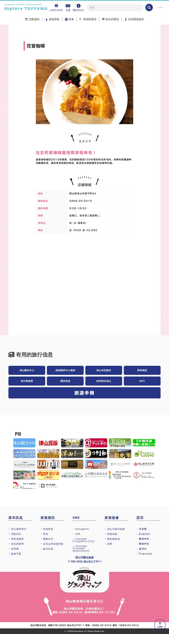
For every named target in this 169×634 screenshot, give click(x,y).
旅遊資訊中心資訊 (65, 370)
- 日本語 (142, 529)
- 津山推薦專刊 (17, 529)
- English (143, 534)
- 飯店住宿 (47, 548)
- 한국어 (142, 548)
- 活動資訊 (14, 534)
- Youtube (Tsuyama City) (84, 540)
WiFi (142, 380)
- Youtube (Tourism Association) (81, 548)
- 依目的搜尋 (16, 543)
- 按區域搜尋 (16, 539)
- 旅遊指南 (111, 534)
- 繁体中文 (143, 543)
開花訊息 (65, 380)
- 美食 (44, 534)
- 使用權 (13, 548)
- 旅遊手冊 (14, 553)
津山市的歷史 (103, 370)
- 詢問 (108, 543)
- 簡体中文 (143, 539)
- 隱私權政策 (112, 539)
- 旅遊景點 (47, 529)
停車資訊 (142, 370)
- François (144, 553)
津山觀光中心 (26, 370)
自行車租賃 (27, 380)
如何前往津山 (103, 380)
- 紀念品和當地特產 (52, 543)
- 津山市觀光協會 (115, 529)
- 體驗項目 (47, 539)
